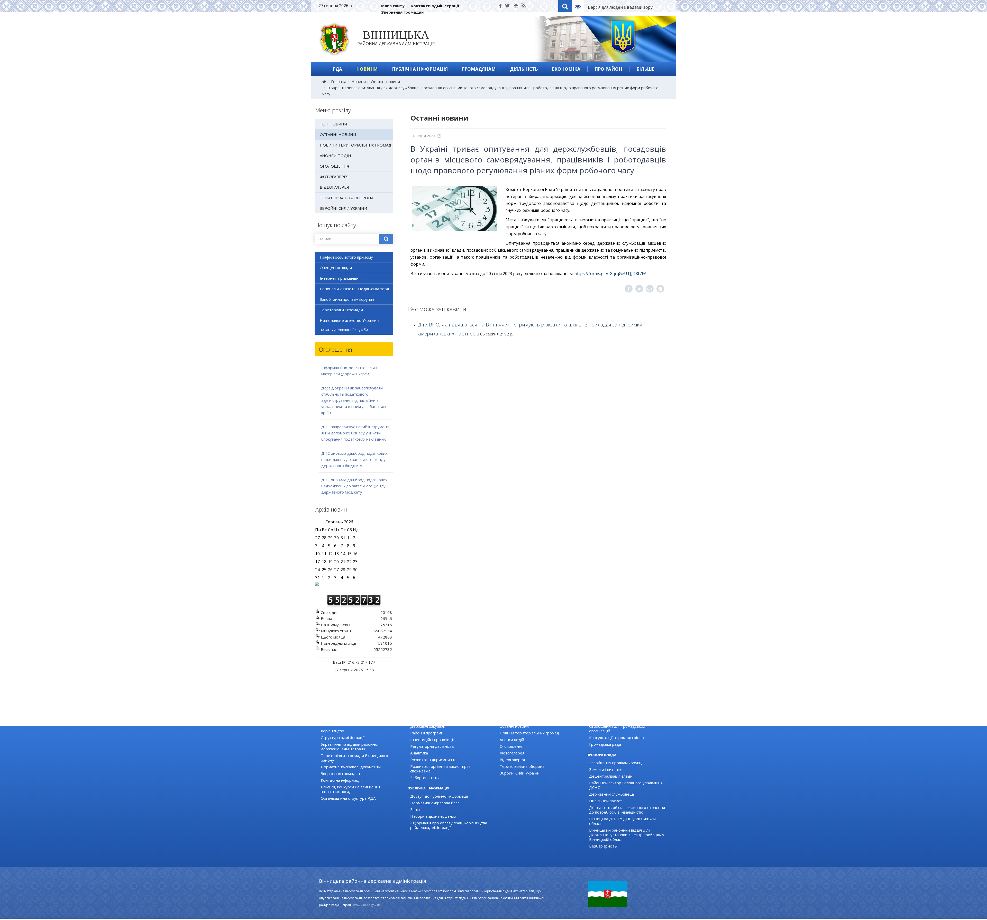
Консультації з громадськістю (616, 737)
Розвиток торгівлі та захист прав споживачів (440, 768)
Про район (608, 69)
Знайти (386, 239)
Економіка (566, 69)
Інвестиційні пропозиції (432, 739)
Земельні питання (605, 769)
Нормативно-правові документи (351, 766)
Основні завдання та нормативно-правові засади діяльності (359, 722)
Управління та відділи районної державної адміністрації (349, 746)
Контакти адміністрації (435, 5)
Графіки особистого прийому (346, 257)
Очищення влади (336, 267)
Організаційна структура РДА (348, 798)
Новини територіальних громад (355, 145)
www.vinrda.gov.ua (367, 905)
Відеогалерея (334, 187)
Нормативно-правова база (435, 802)
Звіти (415, 809)
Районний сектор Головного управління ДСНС (626, 785)
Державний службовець (611, 794)
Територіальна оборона (346, 197)
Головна (338, 81)
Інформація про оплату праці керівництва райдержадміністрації (448, 825)
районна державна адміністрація (396, 39)
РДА (337, 69)
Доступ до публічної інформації (439, 796)
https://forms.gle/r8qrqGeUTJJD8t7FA (610, 273)
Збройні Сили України (343, 208)
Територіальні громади (341, 309)
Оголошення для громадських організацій (617, 728)
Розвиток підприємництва (434, 759)
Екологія (417, 719)
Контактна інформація (341, 780)
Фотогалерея (334, 176)
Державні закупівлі (427, 726)
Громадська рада (605, 744)
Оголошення (334, 166)
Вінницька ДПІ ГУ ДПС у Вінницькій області (622, 821)
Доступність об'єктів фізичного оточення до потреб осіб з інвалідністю (627, 810)
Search (565, 6)
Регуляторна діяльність (432, 746)
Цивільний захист (605, 800)
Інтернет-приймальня (340, 278)
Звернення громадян (402, 12)
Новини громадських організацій (619, 719)
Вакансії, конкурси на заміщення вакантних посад (350, 789)
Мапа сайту (393, 5)
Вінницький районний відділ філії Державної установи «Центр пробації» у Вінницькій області (626, 834)
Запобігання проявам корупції (347, 299)
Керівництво (332, 730)
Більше (645, 69)
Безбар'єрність (603, 846)
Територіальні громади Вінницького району (354, 758)
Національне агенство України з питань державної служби (350, 325)
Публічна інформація (420, 69)
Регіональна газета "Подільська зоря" (355, 288)
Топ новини (333, 123)
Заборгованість (424, 777)
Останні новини (385, 81)
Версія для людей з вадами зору (620, 7)
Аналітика (419, 752)
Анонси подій (335, 155)
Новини (367, 69)
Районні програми (426, 732)
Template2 (580, 6)
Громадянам (479, 69)
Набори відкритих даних (433, 816)
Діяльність (524, 69)
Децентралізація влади (611, 776)
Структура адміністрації (342, 737)
